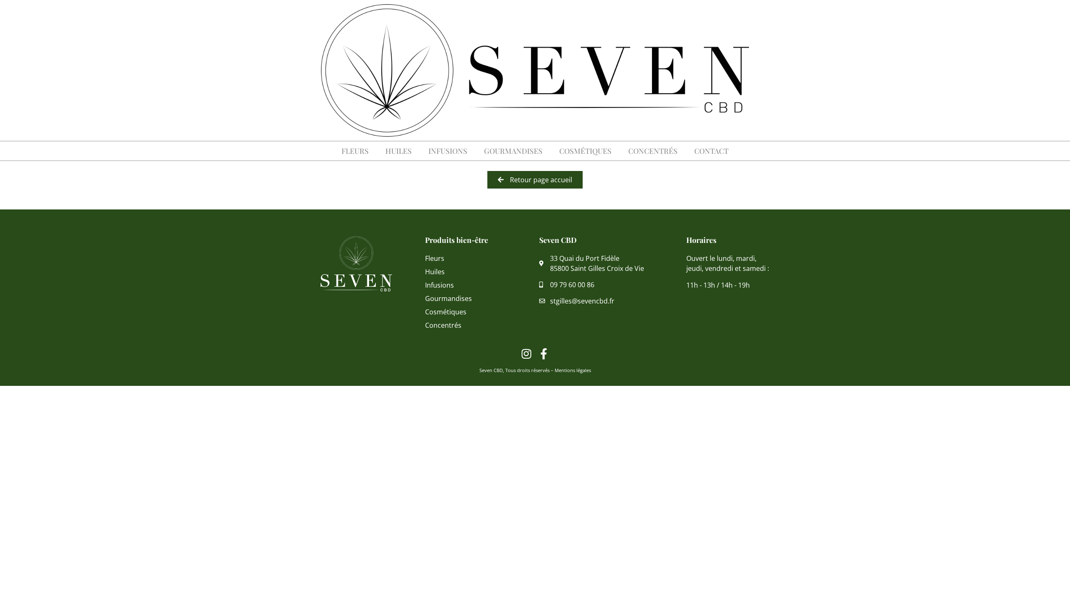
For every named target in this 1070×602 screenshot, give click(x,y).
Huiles (398, 151)
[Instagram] (526, 353)
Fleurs (355, 151)
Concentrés (653, 151)
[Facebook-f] (543, 353)
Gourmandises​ (513, 151)
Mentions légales (573, 370)
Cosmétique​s (585, 151)
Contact (711, 151)
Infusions (447, 151)
